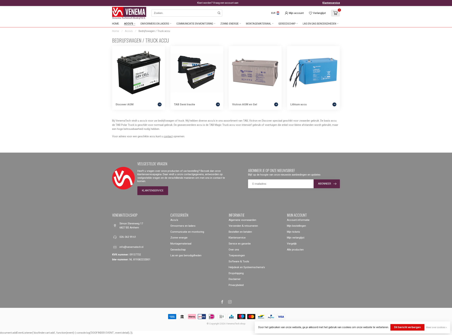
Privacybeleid (236, 285)
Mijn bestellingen (296, 225)
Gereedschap (287, 23)
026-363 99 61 (128, 237)
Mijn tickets (293, 231)
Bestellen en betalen (240, 231)
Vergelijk (292, 243)
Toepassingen (237, 255)
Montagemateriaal (258, 23)
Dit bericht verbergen (407, 327)
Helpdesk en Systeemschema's (247, 267)
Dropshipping (236, 273)
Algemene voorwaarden (242, 220)
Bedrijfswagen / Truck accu (154, 31)
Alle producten (295, 249)
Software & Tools (239, 261)
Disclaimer (235, 279)
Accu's (128, 23)
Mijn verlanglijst (295, 237)
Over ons (234, 249)
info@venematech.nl (131, 247)
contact (168, 136)
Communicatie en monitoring (194, 23)
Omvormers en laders (154, 23)
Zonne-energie (229, 23)
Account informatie (298, 220)
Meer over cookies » (436, 327)
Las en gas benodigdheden (319, 23)
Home (115, 23)
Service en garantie (240, 243)
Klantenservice (331, 2)
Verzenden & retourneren (243, 225)
